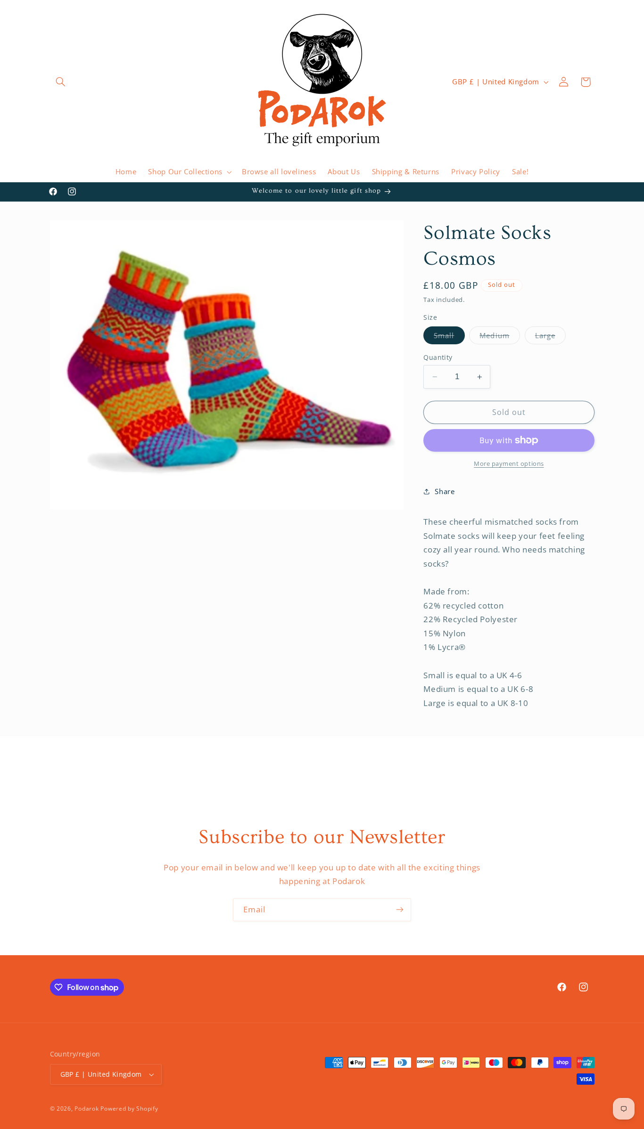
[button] (61, 82)
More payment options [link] (509, 464)
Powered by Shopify (129, 1108)
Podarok (86, 1108)
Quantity (437, 357)
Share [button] (444, 491)
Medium (499, 337)
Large (550, 337)
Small (449, 337)
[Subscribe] (400, 909)
